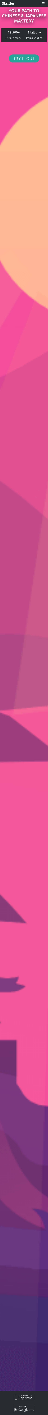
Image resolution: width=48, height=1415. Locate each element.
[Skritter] (8, 3)
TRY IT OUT (24, 58)
